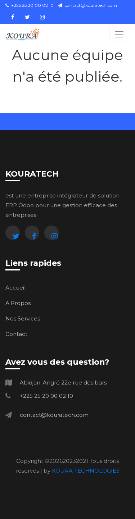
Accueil (15, 287)
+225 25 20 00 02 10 (32, 5)
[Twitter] (12, 233)
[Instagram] (51, 233)
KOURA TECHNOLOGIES (86, 470)
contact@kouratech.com (91, 5)
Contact (16, 334)
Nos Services (22, 318)
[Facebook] (32, 233)
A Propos (18, 303)
